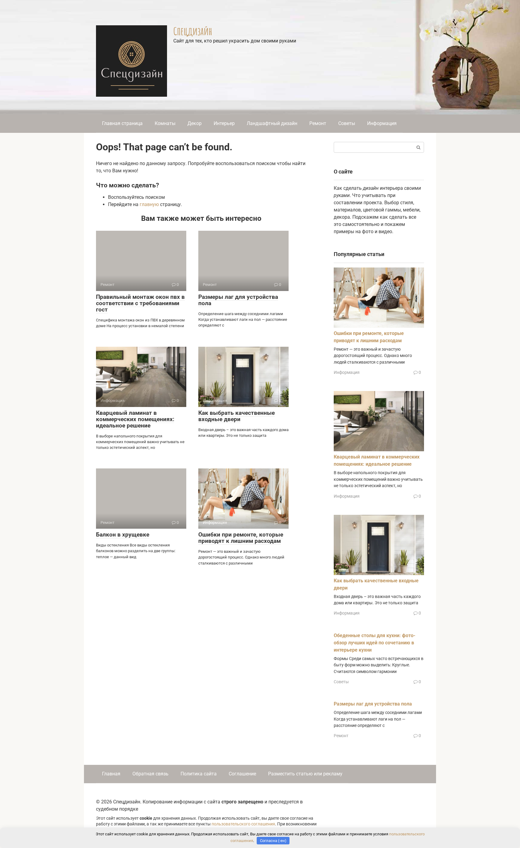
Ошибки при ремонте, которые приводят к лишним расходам (240, 537)
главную (149, 204)
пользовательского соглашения (243, 824)
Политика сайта (199, 774)
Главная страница (122, 123)
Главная (111, 774)
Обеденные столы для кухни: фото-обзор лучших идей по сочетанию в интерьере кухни (374, 643)
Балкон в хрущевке (122, 534)
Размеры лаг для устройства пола (238, 300)
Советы (346, 123)
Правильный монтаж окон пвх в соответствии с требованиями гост (140, 303)
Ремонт (317, 123)
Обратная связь (150, 774)
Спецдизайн (192, 31)
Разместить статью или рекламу (305, 774)
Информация (382, 123)
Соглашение (242, 774)
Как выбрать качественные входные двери (236, 416)
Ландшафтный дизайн (272, 123)
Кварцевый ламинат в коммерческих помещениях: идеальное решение (135, 419)
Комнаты (165, 123)
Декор (194, 123)
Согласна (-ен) (273, 840)
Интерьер (224, 123)
